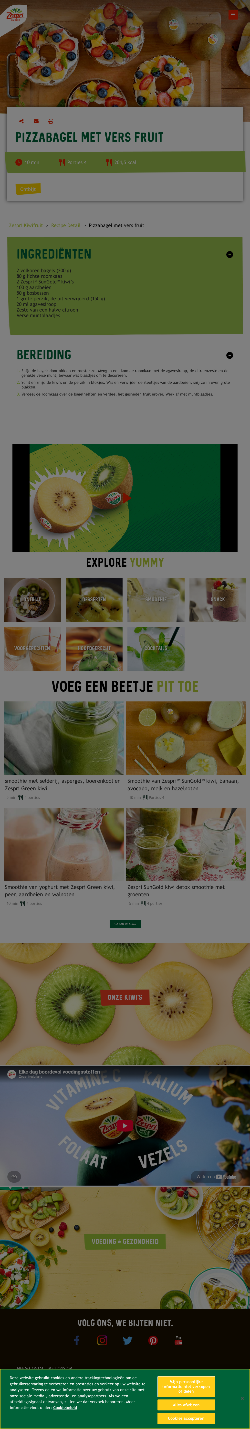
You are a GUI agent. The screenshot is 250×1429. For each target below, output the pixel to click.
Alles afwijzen (186, 1405)
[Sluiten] (242, 1398)
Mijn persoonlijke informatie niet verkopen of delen (186, 1386)
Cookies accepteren (186, 1418)
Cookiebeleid (65, 1407)
